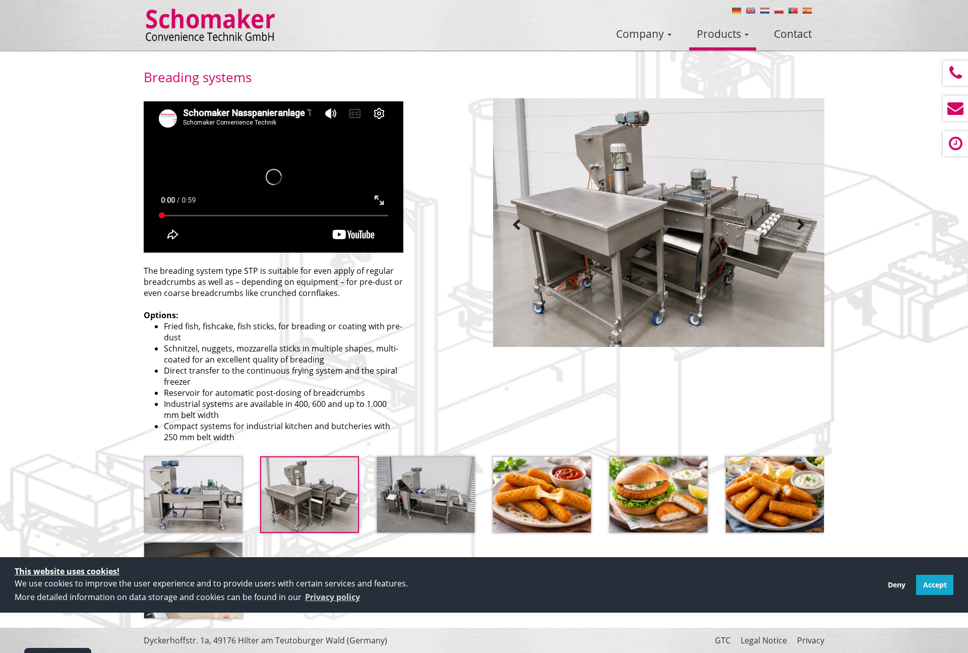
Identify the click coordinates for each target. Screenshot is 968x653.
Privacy (810, 640)
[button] (332, 597)
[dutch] (764, 11)
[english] (750, 11)
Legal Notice (764, 640)
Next (801, 225)
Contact (793, 34)
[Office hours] (955, 143)
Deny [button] (896, 584)
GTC (723, 640)
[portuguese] (793, 11)
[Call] (955, 73)
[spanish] (807, 11)
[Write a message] (955, 108)
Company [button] (641, 34)
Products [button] (720, 34)
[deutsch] (736, 11)
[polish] (778, 11)
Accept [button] (935, 584)
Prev (517, 225)
